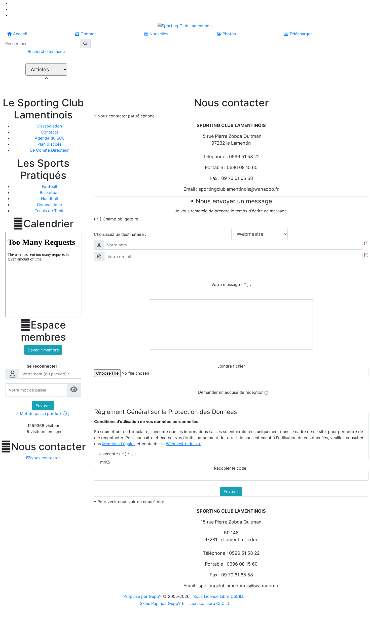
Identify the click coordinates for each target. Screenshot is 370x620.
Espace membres (43, 331)
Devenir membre (43, 349)
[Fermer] (46, 79)
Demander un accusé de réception (231, 392)
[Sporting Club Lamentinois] (185, 25)
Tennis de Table (49, 210)
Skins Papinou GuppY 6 (163, 603)
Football (49, 186)
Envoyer (43, 405)
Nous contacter (43, 447)
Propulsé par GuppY (143, 596)
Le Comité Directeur (49, 150)
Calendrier (43, 224)
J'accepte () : (114, 453)
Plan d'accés (49, 144)
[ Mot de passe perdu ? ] (43, 413)
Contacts (49, 132)
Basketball (49, 192)
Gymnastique (49, 204)
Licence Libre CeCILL (209, 603)
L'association (49, 125)
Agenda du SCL (49, 138)
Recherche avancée (46, 51)
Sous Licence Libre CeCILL (219, 596)
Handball (49, 198)
